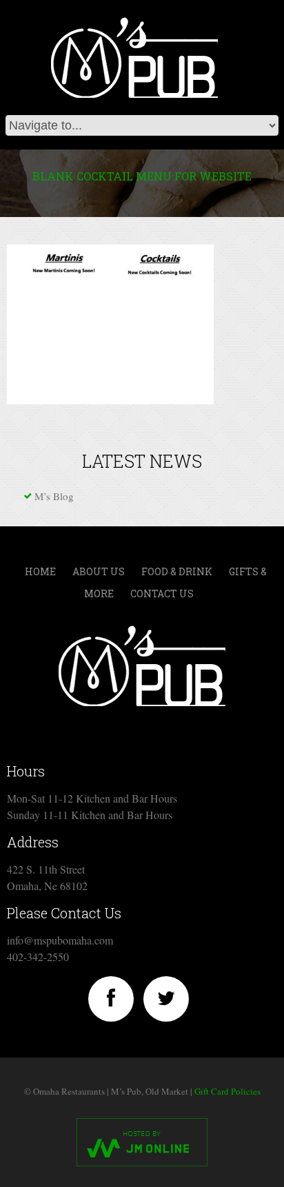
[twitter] (166, 999)
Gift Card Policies (227, 1091)
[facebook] (111, 999)
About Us (98, 571)
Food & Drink (176, 571)
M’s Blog (54, 496)
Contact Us (162, 593)
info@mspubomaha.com (60, 940)
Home (40, 571)
